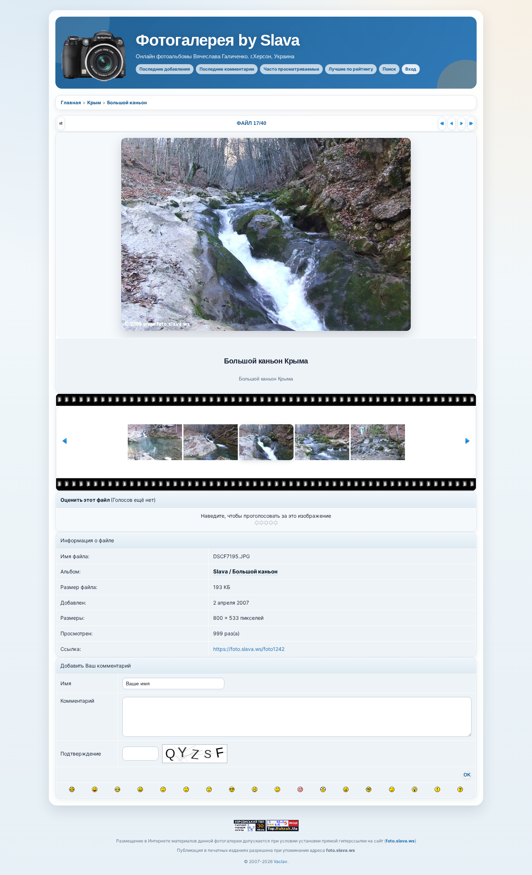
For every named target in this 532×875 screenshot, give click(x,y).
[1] (256, 522)
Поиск (389, 69)
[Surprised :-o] (254, 789)
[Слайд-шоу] (61, 123)
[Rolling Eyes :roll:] (368, 789)
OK (467, 775)
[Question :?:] (460, 789)
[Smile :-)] (140, 789)
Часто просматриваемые (291, 69)
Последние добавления (164, 69)
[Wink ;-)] (391, 789)
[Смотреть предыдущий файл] (452, 123)
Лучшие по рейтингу (351, 69)
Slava (220, 571)
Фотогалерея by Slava (217, 40)
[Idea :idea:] (414, 789)
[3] (266, 522)
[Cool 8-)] (232, 789)
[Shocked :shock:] (323, 789)
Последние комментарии (226, 69)
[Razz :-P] (94, 789)
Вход (410, 69)
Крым (94, 102)
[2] (261, 522)
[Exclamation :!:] (437, 789)
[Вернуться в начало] (442, 123)
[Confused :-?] (277, 789)
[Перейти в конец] (471, 123)
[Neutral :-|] (163, 789)
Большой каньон (127, 102)
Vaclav (280, 861)
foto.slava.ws (400, 841)
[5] (275, 522)
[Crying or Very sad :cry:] (209, 789)
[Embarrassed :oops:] (300, 789)
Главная (71, 102)
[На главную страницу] (94, 55)
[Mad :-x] (346, 789)
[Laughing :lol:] (72, 789)
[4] (271, 522)
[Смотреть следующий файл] (461, 123)
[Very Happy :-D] (117, 789)
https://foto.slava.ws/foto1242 (248, 649)
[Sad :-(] (186, 789)
